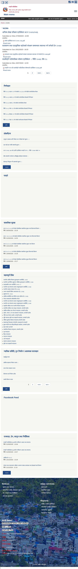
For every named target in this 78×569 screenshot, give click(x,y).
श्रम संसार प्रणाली (8, 327)
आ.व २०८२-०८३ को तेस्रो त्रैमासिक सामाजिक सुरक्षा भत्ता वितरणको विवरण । (22, 228)
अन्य (6, 125)
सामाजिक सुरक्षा (45, 490)
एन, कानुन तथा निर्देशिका (10, 493)
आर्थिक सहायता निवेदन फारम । (11, 362)
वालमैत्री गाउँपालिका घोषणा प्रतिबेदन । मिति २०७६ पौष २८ (24, 59)
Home (3, 23)
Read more (7, 43)
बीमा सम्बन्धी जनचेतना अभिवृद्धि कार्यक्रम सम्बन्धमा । (16, 156)
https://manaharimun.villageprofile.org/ (20, 553)
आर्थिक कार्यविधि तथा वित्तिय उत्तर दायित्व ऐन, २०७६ (16, 296)
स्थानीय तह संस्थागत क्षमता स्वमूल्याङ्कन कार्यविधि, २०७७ (17, 287)
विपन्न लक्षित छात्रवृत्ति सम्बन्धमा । (31, 19)
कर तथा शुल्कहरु (8, 496)
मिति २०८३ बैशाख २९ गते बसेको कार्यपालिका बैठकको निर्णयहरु (18, 114)
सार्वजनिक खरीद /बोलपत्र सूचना (12, 490)
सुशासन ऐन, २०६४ (8, 294)
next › (39, 73)
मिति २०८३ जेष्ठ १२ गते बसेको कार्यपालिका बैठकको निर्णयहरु (18, 108)
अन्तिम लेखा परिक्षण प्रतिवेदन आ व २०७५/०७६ (20, 32)
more (6, 167)
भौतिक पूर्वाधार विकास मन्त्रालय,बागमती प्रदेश (14, 320)
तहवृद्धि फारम (7, 357)
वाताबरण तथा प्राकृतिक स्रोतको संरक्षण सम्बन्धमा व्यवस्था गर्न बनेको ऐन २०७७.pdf (27, 54)
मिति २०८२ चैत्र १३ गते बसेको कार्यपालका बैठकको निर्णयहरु (18, 119)
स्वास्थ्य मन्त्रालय (8, 336)
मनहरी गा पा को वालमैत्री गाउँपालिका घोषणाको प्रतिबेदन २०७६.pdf (23, 68)
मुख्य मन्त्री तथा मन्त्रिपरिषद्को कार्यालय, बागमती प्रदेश (17, 324)
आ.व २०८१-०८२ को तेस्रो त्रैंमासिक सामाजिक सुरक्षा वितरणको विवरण (20, 259)
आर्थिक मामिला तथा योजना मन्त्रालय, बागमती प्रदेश (16, 310)
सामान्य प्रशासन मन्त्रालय (10, 341)
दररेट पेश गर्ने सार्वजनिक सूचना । (50, 19)
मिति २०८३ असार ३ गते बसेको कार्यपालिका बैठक (15, 103)
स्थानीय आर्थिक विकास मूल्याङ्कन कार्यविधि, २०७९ (16, 279)
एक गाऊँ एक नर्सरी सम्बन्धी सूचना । (12, 145)
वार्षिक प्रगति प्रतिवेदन (48, 504)
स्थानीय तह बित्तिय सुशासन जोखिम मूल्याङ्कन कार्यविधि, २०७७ (18, 282)
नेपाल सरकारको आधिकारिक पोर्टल (12, 298)
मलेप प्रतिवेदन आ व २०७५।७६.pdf (15, 41)
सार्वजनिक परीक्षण (46, 513)
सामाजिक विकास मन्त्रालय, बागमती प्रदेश (13, 329)
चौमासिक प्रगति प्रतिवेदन (49, 507)
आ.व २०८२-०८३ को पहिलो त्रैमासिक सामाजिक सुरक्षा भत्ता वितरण (19, 244)
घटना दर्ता (44, 487)
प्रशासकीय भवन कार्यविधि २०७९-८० (12, 284)
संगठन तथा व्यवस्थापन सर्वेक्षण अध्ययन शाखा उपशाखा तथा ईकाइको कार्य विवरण (22, 465)
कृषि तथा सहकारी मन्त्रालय (10, 343)
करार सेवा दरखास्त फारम (9, 368)
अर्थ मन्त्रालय (7, 338)
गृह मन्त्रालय (7, 331)
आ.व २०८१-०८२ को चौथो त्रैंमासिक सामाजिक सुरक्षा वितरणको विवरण (20, 251)
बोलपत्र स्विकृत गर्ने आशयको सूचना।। (13, 161)
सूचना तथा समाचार (8, 487)
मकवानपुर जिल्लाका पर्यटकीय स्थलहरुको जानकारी (15, 322)
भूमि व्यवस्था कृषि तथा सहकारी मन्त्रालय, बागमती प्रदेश (17, 317)
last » (48, 73)
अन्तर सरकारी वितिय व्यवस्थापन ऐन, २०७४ (14, 291)
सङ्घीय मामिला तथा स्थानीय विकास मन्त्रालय (14, 305)
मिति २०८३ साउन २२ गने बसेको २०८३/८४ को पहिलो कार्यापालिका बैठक (21, 91)
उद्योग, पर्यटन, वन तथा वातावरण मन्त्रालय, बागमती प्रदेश (17, 312)
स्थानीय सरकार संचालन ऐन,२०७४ (12, 289)
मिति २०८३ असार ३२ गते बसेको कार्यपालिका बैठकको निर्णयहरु (18, 97)
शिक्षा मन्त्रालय (7, 334)
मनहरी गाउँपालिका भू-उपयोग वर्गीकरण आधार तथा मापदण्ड (17, 442)
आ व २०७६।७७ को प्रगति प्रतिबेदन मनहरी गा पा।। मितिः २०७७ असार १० (22, 150)
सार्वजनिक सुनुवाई (46, 510)
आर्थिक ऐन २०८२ (8, 457)
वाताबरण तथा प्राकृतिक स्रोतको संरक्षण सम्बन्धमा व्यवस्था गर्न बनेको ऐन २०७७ (31, 45)
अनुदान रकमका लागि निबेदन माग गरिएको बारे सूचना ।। (17, 139)
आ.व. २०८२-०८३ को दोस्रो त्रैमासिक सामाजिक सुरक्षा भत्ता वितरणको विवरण (22, 236)
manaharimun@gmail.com (15, 533)
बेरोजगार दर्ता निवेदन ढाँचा (10, 374)
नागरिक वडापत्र (46, 493)
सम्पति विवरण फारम (8, 379)
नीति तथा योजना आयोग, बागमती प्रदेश (13, 315)
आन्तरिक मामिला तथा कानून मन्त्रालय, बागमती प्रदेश (16, 308)
